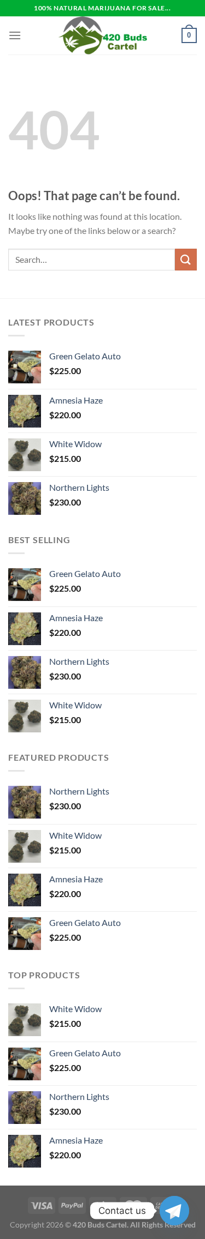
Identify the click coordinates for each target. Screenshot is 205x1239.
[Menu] (14, 35)
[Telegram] (174, 1210)
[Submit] (186, 259)
